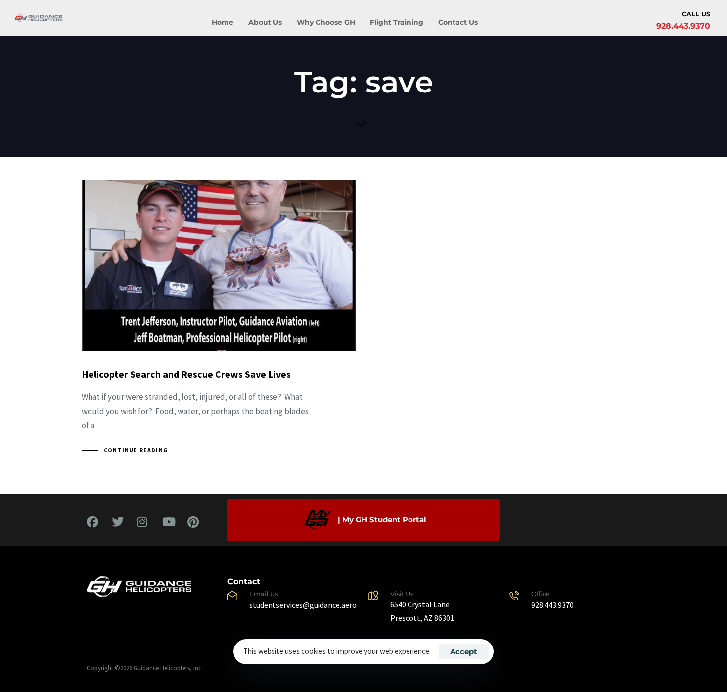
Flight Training (396, 22)
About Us (265, 22)
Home (222, 22)
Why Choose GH (326, 22)
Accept (463, 651)
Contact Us (458, 22)
